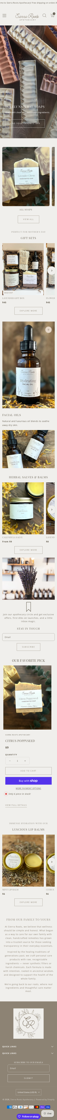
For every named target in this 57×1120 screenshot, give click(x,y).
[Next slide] (51, 270)
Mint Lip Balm (10, 889)
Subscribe (28, 647)
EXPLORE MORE (28, 310)
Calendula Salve (12, 537)
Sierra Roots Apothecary (21, 1099)
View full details (16, 805)
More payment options (28, 788)
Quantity (11, 754)
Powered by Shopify (45, 1099)
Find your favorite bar (25, 123)
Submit (28, 1078)
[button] (4, 15)
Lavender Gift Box (13, 298)
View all (28, 219)
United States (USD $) (27, 1092)
